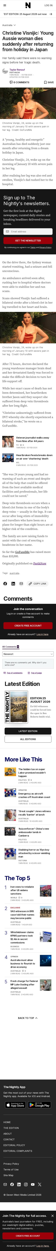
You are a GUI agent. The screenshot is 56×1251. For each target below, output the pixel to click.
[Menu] (4, 5)
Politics (22, 780)
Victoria (22, 860)
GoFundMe (22, 552)
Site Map (8, 1175)
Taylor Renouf (17, 69)
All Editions (28, 739)
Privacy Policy (45, 247)
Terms (33, 247)
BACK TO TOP (26, 1018)
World (13, 898)
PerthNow (39, 563)
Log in (49, 5)
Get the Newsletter (28, 240)
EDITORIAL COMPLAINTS (17, 1151)
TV (17, 445)
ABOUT (7, 1133)
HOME (7, 1122)
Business (14, 946)
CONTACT (9, 1139)
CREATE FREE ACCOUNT (28, 625)
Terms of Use (11, 1169)
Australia (7, 25)
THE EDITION (11, 1128)
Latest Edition (28, 731)
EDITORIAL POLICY (14, 1145)
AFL (17, 463)
